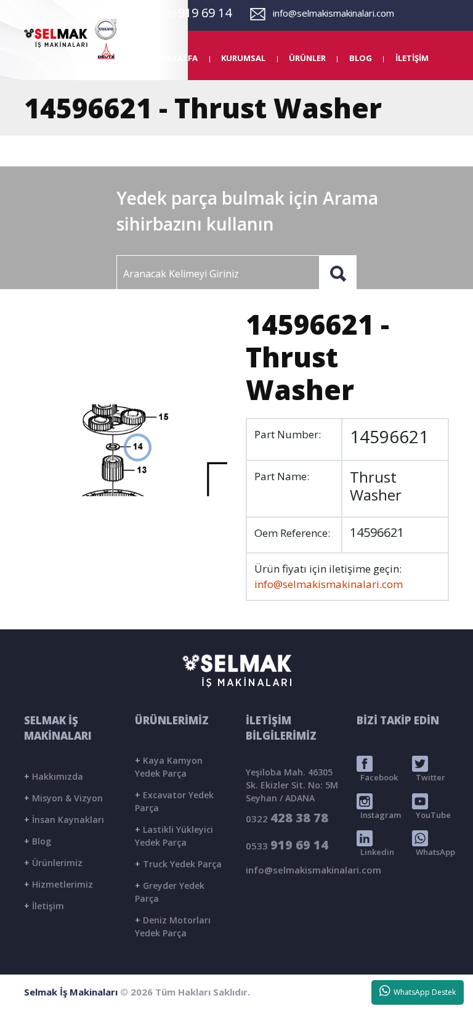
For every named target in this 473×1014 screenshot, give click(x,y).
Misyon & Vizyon (63, 798)
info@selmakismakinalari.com (329, 13)
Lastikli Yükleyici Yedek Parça (174, 836)
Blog (37, 841)
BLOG (360, 57)
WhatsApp (433, 851)
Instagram (379, 814)
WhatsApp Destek (423, 992)
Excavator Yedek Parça (174, 801)
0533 (287, 844)
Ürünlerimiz (53, 863)
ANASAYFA (176, 57)
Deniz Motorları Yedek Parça (173, 926)
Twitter (428, 777)
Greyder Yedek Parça (169, 892)
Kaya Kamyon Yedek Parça (169, 766)
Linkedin (375, 851)
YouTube (431, 814)
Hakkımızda (53, 776)
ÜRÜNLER (307, 57)
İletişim (44, 906)
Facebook (377, 777)
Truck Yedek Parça (178, 864)
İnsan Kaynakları (64, 819)
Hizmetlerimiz (58, 884)
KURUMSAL (243, 57)
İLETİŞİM (412, 57)
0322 (287, 817)
